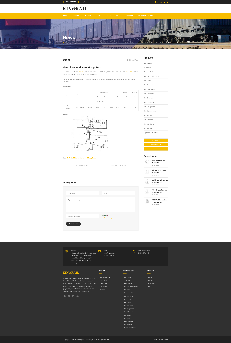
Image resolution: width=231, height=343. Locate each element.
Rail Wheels (148, 63)
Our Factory (104, 280)
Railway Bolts (149, 72)
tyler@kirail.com (146, 15)
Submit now (73, 224)
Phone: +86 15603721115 (118, 165)
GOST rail (129, 72)
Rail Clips (147, 81)
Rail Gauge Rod (149, 107)
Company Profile (105, 277)
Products (88, 15)
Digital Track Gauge (151, 133)
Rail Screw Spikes (150, 85)
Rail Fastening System (152, 76)
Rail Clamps (148, 98)
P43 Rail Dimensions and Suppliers (81, 158)
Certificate (103, 283)
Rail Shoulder (148, 120)
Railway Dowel (149, 124)
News (98, 15)
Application (151, 283)
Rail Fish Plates (149, 89)
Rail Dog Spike (149, 102)
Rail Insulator (148, 128)
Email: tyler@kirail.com (81, 165)
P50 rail (81, 72)
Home (65, 15)
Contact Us (129, 15)
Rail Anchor (148, 115)
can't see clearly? (107, 218)
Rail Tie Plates (149, 94)
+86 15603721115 (156, 140)
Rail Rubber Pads (150, 111)
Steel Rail (147, 68)
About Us (75, 15)
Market (108, 15)
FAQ (117, 15)
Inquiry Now (156, 149)
